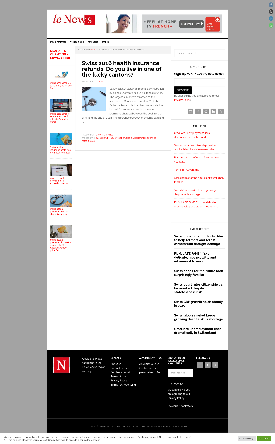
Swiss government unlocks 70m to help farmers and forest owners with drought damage (198, 240)
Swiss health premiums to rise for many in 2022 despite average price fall (60, 245)
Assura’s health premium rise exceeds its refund (59, 181)
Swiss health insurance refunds (113, 138)
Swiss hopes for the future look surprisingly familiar (198, 273)
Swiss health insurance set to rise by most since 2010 (60, 150)
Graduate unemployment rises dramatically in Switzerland (197, 331)
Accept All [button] (264, 438)
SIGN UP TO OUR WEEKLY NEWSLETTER (60, 54)
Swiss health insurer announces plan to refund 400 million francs (60, 118)
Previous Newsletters (180, 406)
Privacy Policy (182, 99)
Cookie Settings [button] (247, 438)
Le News (74, 21)
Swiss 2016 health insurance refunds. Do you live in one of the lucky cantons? (121, 69)
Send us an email (120, 372)
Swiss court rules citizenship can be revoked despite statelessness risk (199, 288)
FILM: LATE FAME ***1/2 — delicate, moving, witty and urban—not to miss (195, 257)
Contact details (120, 368)
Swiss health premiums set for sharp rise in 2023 (59, 212)
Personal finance (104, 135)
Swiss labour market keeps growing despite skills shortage (198, 317)
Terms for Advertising (186, 169)
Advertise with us (149, 364)
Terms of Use (118, 376)
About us (116, 364)
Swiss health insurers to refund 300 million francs (61, 86)
